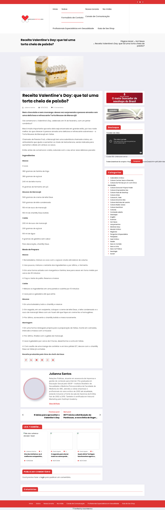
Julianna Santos (30, 107)
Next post (67, 412)
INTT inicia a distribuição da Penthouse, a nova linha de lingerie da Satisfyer (80, 416)
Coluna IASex (115, 195)
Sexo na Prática (116, 249)
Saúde (112, 241)
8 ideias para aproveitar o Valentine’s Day (47, 416)
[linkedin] (31, 360)
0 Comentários (58, 107)
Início (55, 9)
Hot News (113, 222)
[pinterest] (42, 360)
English (112, 217)
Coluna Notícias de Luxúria (120, 202)
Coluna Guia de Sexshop (119, 192)
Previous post (54, 412)
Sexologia (113, 251)
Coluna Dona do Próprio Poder (121, 188)
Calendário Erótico (117, 178)
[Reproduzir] (109, 164)
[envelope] (37, 360)
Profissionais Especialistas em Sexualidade (73, 28)
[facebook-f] (137, 2)
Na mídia (107, 9)
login (43, 477)
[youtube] (140, 2)
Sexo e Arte (114, 246)
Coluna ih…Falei (115, 197)
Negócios (113, 232)
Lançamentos (115, 224)
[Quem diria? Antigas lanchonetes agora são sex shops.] (88, 441)
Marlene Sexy (115, 227)
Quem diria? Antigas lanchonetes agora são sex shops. (87, 455)
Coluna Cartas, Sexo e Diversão (121, 180)
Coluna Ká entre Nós (117, 200)
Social (112, 254)
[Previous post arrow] (23, 414)
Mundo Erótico (115, 229)
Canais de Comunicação (97, 16)
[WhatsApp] (47, 360)
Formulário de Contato (72, 17)
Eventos (113, 219)
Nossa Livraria (92, 9)
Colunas (113, 210)
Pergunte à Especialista (119, 234)
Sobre (64, 9)
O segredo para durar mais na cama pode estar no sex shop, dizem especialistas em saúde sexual (60, 455)
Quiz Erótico (114, 239)
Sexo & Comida (115, 244)
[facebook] (26, 360)
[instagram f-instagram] (143, 2)
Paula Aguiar (57, 451)
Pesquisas (113, 237)
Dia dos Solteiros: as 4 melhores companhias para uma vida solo (33, 455)
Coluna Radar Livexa (117, 205)
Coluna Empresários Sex (119, 190)
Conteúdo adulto (116, 212)
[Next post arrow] (100, 414)
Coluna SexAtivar (116, 207)
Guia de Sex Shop (106, 28)
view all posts (54, 404)
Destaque (113, 215)
